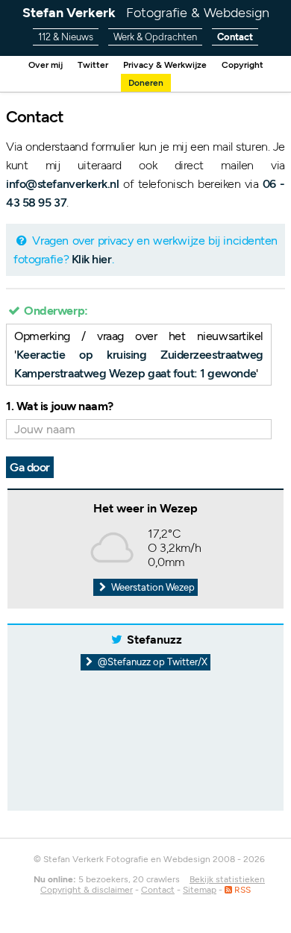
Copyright (242, 65)
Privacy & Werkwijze (165, 65)
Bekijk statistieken (227, 879)
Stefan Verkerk (145, 12)
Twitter (93, 65)
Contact (235, 37)
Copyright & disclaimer (86, 890)
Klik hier (92, 259)
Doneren (145, 83)
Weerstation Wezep (152, 587)
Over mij (45, 65)
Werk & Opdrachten (155, 37)
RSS (241, 890)
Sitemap (199, 890)
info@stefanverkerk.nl (62, 184)
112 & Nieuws (65, 37)
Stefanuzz (154, 639)
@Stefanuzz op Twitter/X (151, 661)
